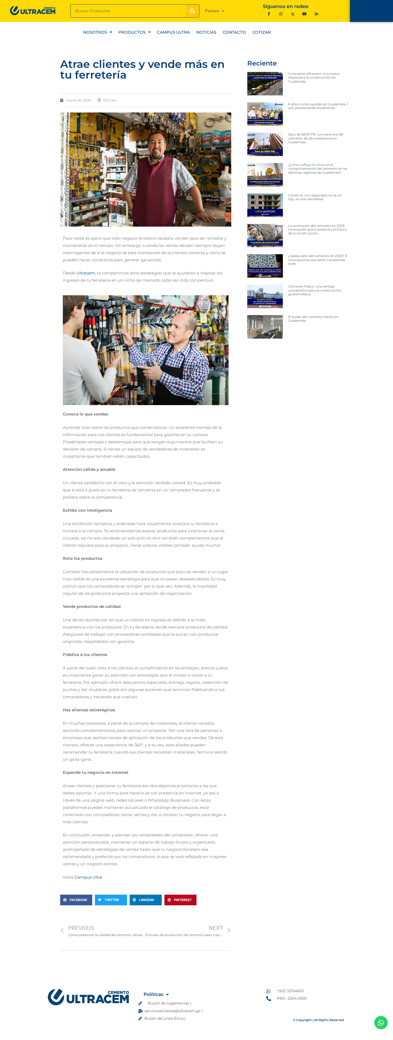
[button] (76, 900)
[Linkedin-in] (317, 14)
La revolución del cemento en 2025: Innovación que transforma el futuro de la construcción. (317, 229)
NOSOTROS (95, 32)
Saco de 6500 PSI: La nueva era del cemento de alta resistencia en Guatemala (315, 138)
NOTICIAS (206, 32)
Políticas (153, 994)
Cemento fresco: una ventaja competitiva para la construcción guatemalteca (314, 290)
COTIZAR (261, 32)
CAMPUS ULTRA (173, 32)
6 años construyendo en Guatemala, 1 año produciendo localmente (318, 106)
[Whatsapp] (381, 1022)
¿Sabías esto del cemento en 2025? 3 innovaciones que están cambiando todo (317, 260)
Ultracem (85, 272)
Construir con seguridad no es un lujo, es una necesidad (315, 197)
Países (212, 10)
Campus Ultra (88, 877)
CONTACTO (234, 32)
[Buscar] (192, 11)
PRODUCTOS (131, 32)
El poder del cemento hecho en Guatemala (313, 319)
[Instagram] (281, 14)
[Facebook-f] (269, 14)
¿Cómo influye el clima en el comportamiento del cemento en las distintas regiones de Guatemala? (317, 168)
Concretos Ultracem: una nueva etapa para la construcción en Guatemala (314, 77)
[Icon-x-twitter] (293, 14)
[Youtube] (305, 14)
